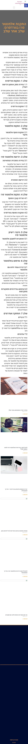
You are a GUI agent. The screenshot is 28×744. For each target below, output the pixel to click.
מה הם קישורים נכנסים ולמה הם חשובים (16, 615)
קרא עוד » (25, 414)
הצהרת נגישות (14, 740)
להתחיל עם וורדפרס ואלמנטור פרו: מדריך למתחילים (15, 572)
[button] (26, 5)
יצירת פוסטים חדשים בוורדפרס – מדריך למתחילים (16, 490)
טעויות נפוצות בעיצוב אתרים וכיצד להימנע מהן (14, 531)
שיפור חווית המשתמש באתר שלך (18, 410)
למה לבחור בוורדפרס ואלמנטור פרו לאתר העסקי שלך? (15, 448)
